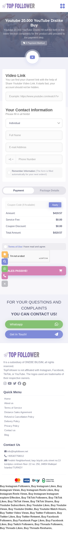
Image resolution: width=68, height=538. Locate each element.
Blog (6, 435)
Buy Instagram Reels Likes (37, 490)
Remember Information (32, 173)
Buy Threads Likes (11, 528)
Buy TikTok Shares (41, 501)
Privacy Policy (11, 425)
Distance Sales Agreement (18, 412)
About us (8, 403)
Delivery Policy (12, 421)
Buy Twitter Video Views (14, 513)
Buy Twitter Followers (43, 513)
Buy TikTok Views (18, 501)
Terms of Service (13, 407)
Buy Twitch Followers (20, 524)
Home (7, 398)
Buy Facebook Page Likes (28, 520)
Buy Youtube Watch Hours (50, 509)
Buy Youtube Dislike (20, 509)
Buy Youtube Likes (38, 505)
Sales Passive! (17, 270)
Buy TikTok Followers (34, 497)
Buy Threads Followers (48, 524)
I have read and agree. (27, 246)
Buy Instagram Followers (15, 486)
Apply (55, 204)
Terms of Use (15, 246)
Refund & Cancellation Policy (19, 416)
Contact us (9, 430)
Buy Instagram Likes (43, 486)
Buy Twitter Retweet (28, 516)
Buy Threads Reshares (38, 528)
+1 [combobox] (10, 159)
